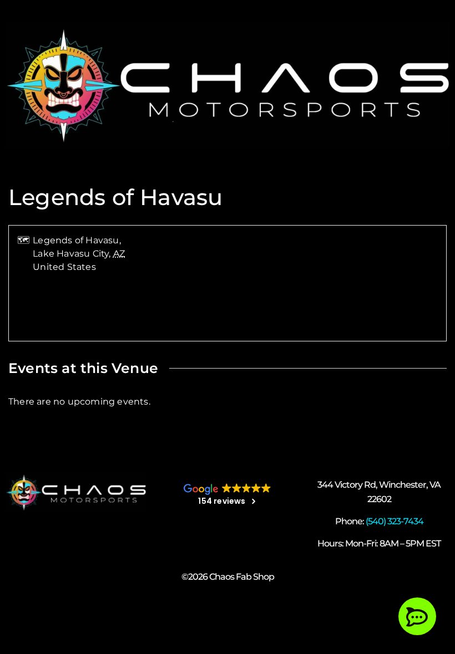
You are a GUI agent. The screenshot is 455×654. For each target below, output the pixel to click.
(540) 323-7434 (394, 521)
